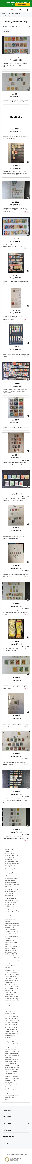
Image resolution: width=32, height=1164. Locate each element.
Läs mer (26, 211)
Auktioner (4, 13)
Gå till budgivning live (21, 4)
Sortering (6, 31)
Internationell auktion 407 (14, 13)
